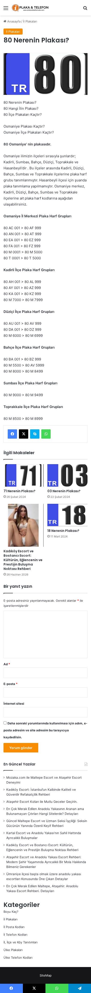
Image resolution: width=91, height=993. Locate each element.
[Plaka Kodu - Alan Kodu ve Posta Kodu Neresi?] (30, 7)
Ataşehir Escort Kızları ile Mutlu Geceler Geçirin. (41, 801)
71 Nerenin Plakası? (19, 491)
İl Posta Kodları (14, 927)
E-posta (11, 684)
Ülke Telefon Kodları (18, 957)
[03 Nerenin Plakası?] (67, 475)
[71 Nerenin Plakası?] (24, 475)
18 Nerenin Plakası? (63, 530)
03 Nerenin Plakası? (63, 491)
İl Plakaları (30, 21)
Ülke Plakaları (13, 950)
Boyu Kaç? (11, 911)
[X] (23, 434)
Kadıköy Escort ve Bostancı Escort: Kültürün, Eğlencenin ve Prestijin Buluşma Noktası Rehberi (23, 560)
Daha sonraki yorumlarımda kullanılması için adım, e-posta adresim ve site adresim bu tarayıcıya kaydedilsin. (45, 730)
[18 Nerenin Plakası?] (67, 515)
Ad (7, 664)
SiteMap (46, 975)
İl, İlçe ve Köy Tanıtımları (21, 942)
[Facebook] (12, 434)
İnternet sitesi (14, 703)
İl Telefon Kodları (15, 934)
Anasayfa (13, 21)
